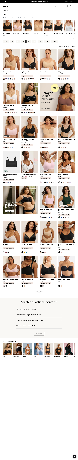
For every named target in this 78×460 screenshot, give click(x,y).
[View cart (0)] (75, 6)
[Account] (70, 6)
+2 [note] (34, 112)
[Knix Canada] (5, 6)
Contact (66, 1)
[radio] (4, 79)
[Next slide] (73, 38)
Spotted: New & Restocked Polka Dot (39, 1)
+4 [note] (16, 78)
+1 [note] (34, 78)
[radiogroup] (10, 79)
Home (4, 10)
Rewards (71, 1)
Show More (39, 333)
